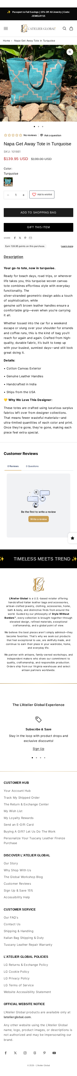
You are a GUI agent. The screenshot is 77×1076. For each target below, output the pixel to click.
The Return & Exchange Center (26, 804)
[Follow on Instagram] (25, 1053)
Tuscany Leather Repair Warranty (28, 944)
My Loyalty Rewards (19, 818)
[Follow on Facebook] (5, 1053)
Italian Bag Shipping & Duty (24, 938)
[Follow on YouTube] (54, 1053)
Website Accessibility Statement (27, 992)
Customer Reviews (17, 883)
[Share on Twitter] (20, 237)
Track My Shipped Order (22, 797)
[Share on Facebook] (14, 237)
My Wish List (13, 811)
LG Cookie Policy (16, 971)
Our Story (11, 863)
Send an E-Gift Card (19, 824)
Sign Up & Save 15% (18, 890)
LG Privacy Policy (17, 978)
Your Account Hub (17, 791)
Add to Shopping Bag (38, 212)
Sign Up (38, 748)
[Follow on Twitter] (15, 1053)
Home (6, 40)
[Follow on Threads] (35, 1053)
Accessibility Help (17, 897)
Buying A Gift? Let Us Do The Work (30, 831)
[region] (38, 734)
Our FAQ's (11, 917)
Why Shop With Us (17, 870)
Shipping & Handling (18, 931)
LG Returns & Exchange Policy (26, 965)
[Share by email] (30, 237)
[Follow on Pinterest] (44, 1053)
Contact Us (12, 924)
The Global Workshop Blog (23, 877)
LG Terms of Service (19, 985)
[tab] (13, 257)
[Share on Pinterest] (25, 237)
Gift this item (38, 227)
